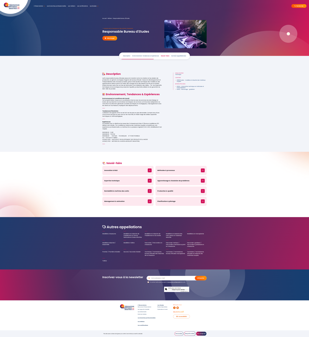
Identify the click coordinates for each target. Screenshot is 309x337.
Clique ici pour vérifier (178, 289)
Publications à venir (162, 309)
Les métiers (71, 6)
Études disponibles (162, 307)
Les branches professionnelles (56, 6)
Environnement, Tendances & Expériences (145, 56)
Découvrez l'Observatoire (144, 307)
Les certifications (82, 6)
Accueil (104, 18)
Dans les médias (142, 314)
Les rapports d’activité (143, 309)
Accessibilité (182, 316)
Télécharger (111, 38)
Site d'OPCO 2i (177, 312)
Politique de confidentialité (173, 282)
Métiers (110, 18)
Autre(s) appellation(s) (178, 56)
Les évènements (142, 312)
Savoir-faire (165, 56)
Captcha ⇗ (184, 291)
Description (126, 56)
